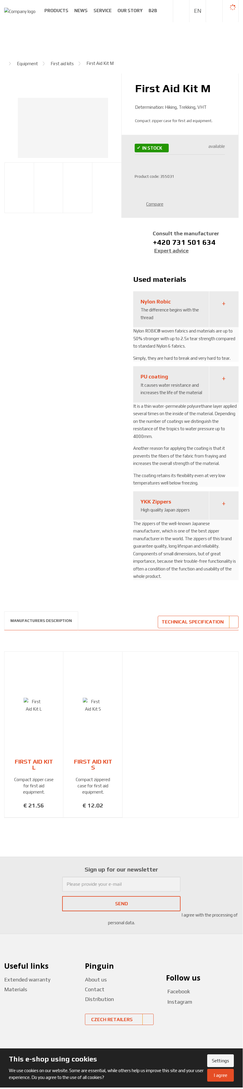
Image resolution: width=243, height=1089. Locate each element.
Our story (130, 10)
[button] (197, 11)
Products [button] (56, 10)
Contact (94, 989)
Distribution (99, 999)
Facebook (178, 991)
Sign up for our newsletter (121, 869)
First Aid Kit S (93, 764)
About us (96, 979)
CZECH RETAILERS (112, 1019)
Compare (154, 204)
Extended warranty (27, 979)
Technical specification (193, 622)
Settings (220, 1061)
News (81, 10)
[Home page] (20, 10)
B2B (153, 10)
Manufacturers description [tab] (41, 620)
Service (103, 10)
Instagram (179, 1002)
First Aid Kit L (34, 764)
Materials (15, 989)
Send (121, 903)
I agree (220, 1075)
